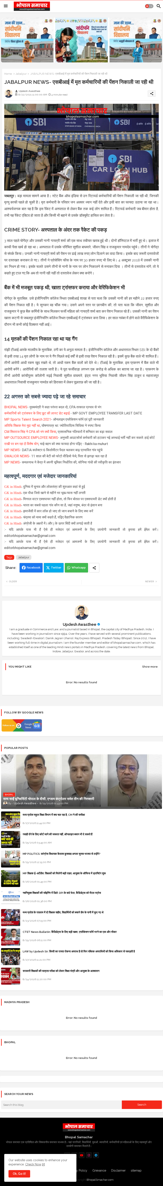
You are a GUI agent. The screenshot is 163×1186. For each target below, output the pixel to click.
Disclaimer (118, 1170)
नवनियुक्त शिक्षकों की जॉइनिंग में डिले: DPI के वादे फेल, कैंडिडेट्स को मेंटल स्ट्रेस (62, 892)
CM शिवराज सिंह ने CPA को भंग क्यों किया (30, 432)
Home (8, 73)
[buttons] (81, 1155)
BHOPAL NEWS (15, 407)
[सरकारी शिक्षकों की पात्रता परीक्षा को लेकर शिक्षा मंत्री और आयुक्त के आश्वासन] (10, 976)
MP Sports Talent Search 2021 (27, 419)
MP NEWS (12, 450)
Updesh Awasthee (79, 624)
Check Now (33, 1164)
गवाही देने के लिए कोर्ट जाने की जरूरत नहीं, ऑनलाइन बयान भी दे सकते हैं (57, 834)
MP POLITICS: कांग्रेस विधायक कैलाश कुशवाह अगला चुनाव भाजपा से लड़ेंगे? (61, 853)
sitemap (136, 1170)
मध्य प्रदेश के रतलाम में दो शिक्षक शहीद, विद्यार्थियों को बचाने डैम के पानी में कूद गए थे (63, 912)
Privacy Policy (77, 1170)
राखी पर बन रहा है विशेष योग (21, 444)
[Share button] (94, 568)
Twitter (56, 567)
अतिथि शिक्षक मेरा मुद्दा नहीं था (22, 426)
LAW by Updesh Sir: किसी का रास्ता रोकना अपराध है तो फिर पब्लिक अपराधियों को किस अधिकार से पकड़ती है (79, 951)
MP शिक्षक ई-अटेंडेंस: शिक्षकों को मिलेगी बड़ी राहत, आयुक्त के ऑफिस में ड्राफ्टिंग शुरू (64, 873)
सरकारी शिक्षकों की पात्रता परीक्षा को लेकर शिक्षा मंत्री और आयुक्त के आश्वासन (61, 971)
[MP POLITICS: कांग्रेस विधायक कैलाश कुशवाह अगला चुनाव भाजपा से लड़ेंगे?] (10, 859)
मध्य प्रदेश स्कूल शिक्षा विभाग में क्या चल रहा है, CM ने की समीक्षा (54, 814)
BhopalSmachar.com (100, 1179)
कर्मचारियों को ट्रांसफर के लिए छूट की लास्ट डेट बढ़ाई (37, 413)
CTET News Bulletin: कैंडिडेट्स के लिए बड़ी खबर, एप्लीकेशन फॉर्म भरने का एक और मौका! (70, 931)
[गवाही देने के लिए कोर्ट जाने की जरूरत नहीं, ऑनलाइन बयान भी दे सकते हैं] (10, 839)
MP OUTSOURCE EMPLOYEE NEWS (31, 438)
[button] (149, 6)
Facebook (33, 567)
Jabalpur (21, 73)
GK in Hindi (12, 486)
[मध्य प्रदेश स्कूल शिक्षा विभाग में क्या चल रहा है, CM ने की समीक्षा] (10, 819)
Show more (150, 666)
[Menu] (5, 6)
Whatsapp (79, 567)
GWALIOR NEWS (16, 456)
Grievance (99, 1170)
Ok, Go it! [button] (19, 1173)
